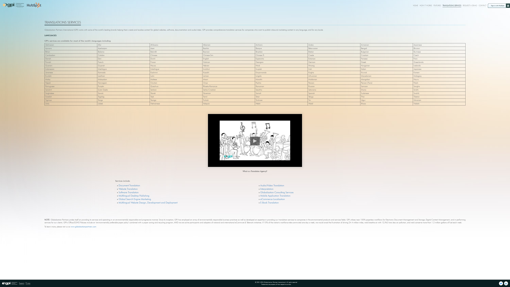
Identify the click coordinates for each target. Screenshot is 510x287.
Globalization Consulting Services (277, 192)
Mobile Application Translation (275, 195)
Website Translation (128, 188)
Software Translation (129, 192)
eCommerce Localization (272, 199)
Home (415, 5)
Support (21, 283)
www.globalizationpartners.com (83, 226)
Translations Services (452, 5)
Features (437, 5)
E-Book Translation (269, 202)
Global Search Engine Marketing (135, 199)
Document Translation (129, 185)
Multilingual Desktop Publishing (134, 195)
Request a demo (470, 5)
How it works (426, 5)
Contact (482, 5)
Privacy (28, 283)
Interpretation (266, 188)
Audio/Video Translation (272, 185)
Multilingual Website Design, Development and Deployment (148, 202)
